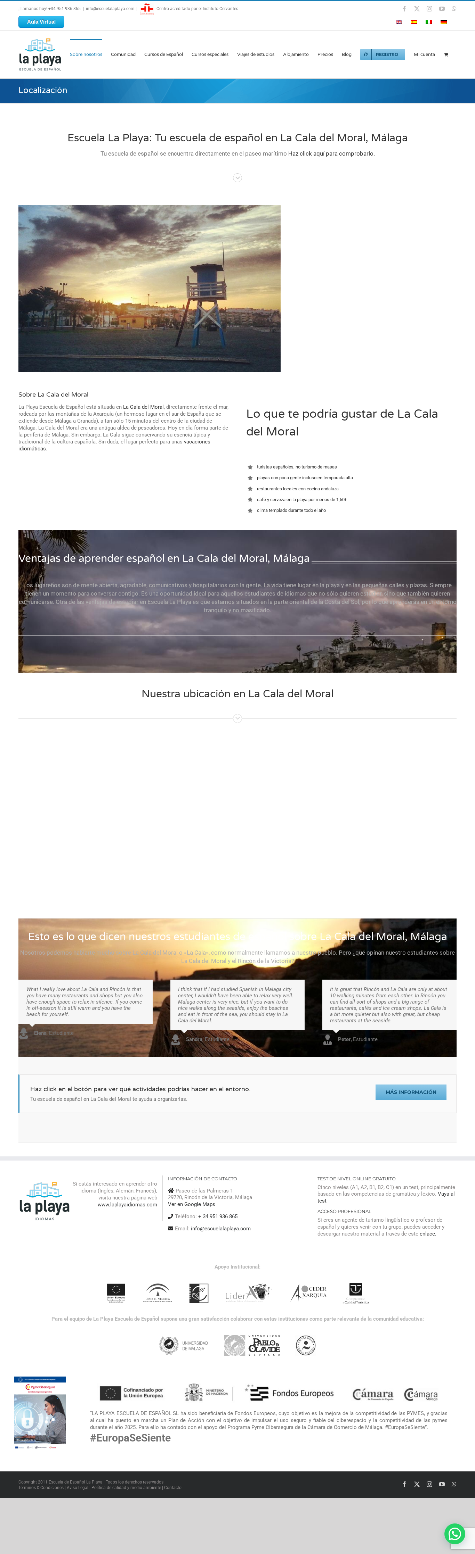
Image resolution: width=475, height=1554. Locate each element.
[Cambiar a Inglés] (398, 22)
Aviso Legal (77, 1487)
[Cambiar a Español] (413, 22)
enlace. (428, 1234)
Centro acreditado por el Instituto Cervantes (196, 8)
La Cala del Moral (143, 407)
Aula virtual (41, 22)
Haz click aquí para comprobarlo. (331, 153)
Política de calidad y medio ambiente (126, 1487)
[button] (454, 1533)
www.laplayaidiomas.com (127, 1205)
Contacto (173, 1487)
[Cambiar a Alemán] (443, 22)
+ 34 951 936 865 (218, 1216)
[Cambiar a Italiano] (428, 22)
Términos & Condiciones (41, 1487)
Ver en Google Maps (191, 1204)
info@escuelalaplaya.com (110, 8)
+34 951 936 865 (64, 8)
